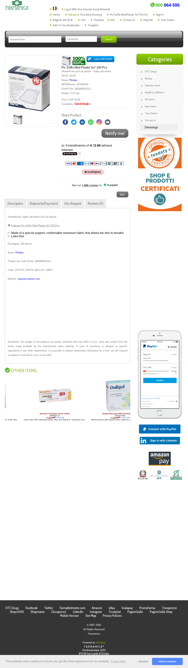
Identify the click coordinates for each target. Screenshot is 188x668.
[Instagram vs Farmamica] (99, 121)
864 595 (168, 5)
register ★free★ (63, 20)
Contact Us (129, 20)
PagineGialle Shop (161, 612)
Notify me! (115, 133)
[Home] (17, 9)
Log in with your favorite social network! (87, 9)
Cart (83, 20)
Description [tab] (15, 203)
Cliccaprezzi (58, 612)
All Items (149, 99)
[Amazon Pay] (160, 464)
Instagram (96, 612)
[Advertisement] (67, 310)
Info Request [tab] (72, 203)
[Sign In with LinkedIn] (160, 443)
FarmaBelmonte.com (72, 608)
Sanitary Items (152, 85)
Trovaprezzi (169, 608)
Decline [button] (143, 661)
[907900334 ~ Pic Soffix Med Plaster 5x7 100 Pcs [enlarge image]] (66, 60)
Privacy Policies (112, 616)
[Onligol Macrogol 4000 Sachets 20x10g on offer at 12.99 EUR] (103, 412)
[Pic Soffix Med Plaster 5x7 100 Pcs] (29, 84)
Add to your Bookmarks (66, 25)
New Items (150, 106)
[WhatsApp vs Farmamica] (90, 121)
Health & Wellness (154, 92)
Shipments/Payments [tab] (43, 203)
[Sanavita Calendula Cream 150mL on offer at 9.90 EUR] (38, 412)
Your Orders (167, 20)
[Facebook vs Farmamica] (65, 121)
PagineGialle (135, 612)
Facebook (31, 608)
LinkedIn (78, 612)
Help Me (148, 20)
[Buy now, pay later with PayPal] (160, 419)
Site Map (90, 616)
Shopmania (37, 612)
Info (113, 20)
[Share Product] (107, 121)
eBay (112, 608)
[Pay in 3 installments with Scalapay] (91, 174)
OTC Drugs (151, 71)
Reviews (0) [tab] (95, 203)
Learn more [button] (118, 661)
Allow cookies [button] (167, 661)
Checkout (99, 20)
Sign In (160, 14)
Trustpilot (93, 25)
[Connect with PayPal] (100, 60)
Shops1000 (17, 612)
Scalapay (127, 608)
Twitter (48, 608)
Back (122, 194)
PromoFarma (147, 608)
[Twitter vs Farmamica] (74, 121)
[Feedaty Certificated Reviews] (160, 210)
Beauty (148, 78)
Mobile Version (69, 616)
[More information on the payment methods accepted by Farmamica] (93, 164)
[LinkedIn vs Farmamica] (82, 121)
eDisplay (100, 642)
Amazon (97, 608)
